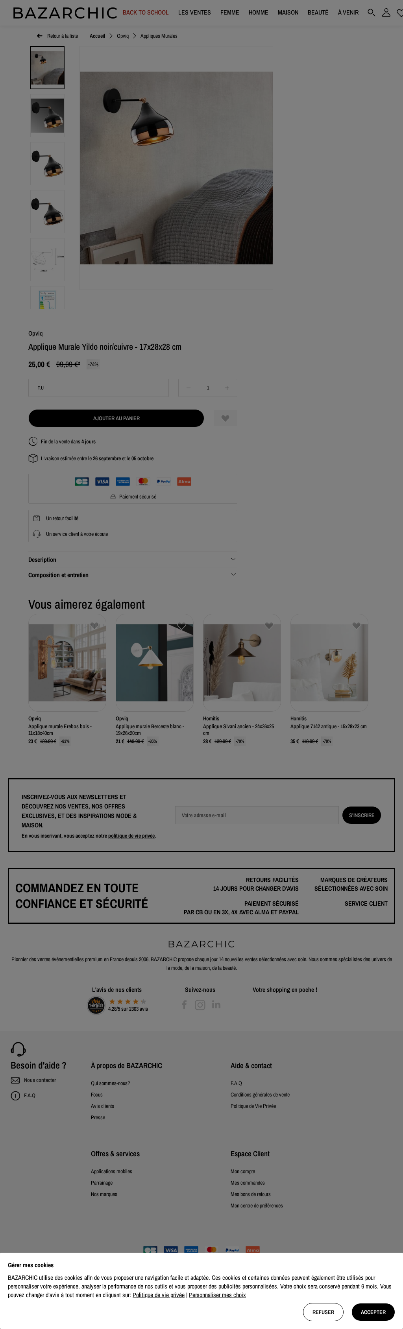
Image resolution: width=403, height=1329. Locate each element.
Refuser (323, 1312)
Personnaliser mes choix (217, 1294)
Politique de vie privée (159, 1294)
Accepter (373, 1312)
